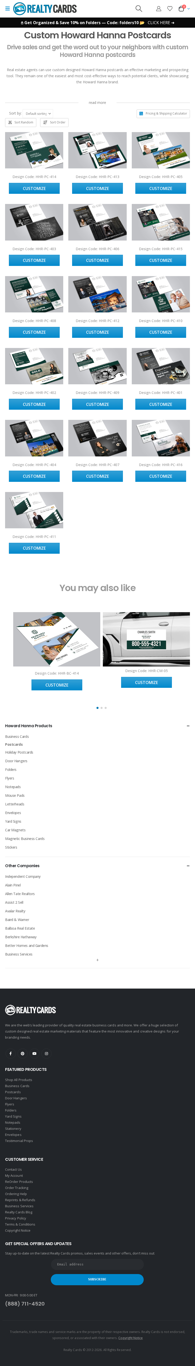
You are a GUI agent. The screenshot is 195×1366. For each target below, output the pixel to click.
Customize (34, 188)
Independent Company (23, 876)
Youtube (34, 1054)
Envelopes (13, 812)
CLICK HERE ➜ (161, 22)
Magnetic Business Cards (24, 838)
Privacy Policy (15, 1218)
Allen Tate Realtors (20, 893)
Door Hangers (16, 760)
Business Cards (17, 736)
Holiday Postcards (19, 752)
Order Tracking (16, 1187)
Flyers (9, 778)
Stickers (11, 847)
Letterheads (14, 804)
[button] (9, 8)
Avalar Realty (15, 911)
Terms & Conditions (20, 1224)
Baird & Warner (17, 919)
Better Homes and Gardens (26, 945)
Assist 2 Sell (14, 902)
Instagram (46, 1054)
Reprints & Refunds (20, 1200)
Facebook (11, 1054)
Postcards (14, 744)
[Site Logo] (45, 8)
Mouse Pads (15, 795)
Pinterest (23, 1054)
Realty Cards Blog (18, 1212)
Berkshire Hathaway (20, 936)
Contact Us (13, 1169)
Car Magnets (15, 830)
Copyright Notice (17, 1230)
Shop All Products (18, 1079)
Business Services (18, 954)
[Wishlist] (170, 9)
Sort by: (15, 113)
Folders (11, 769)
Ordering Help (16, 1194)
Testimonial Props (19, 1140)
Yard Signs (13, 821)
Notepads (13, 786)
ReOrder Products (19, 1181)
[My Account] (159, 9)
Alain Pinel (13, 885)
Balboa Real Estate (20, 928)
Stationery (13, 1128)
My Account (14, 1175)
